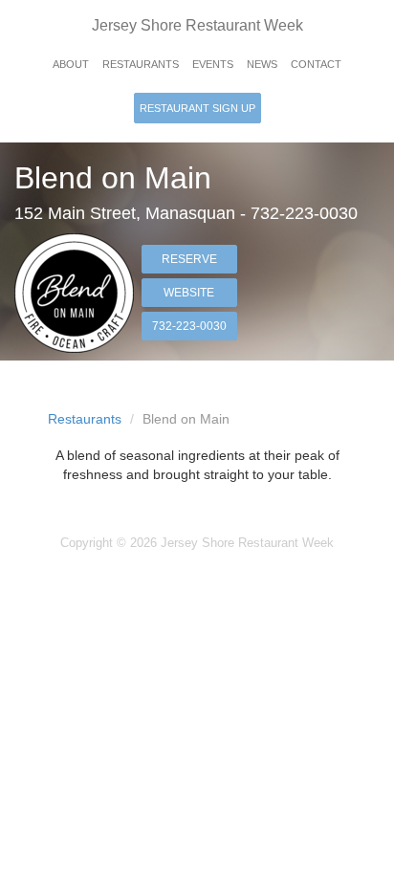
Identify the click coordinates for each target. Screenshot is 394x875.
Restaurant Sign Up (197, 108)
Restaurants (140, 64)
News (262, 64)
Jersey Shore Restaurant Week (197, 25)
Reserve (189, 259)
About (71, 64)
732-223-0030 (189, 326)
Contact (316, 64)
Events (212, 64)
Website (189, 292)
